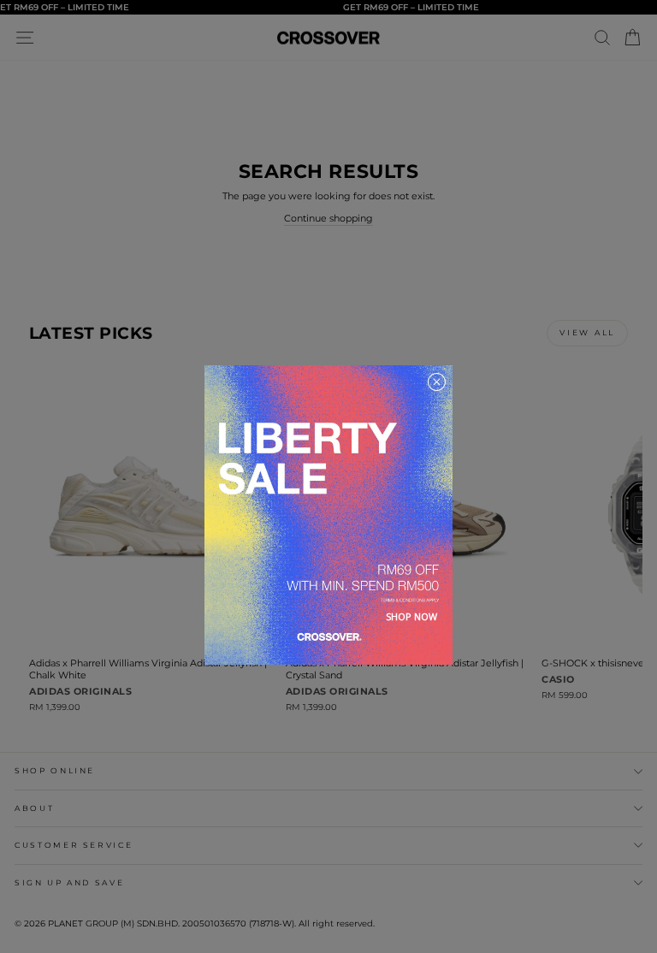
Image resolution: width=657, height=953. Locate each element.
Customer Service (74, 844)
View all (587, 332)
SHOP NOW (411, 616)
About (34, 808)
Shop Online (55, 770)
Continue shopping (328, 218)
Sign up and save (69, 882)
